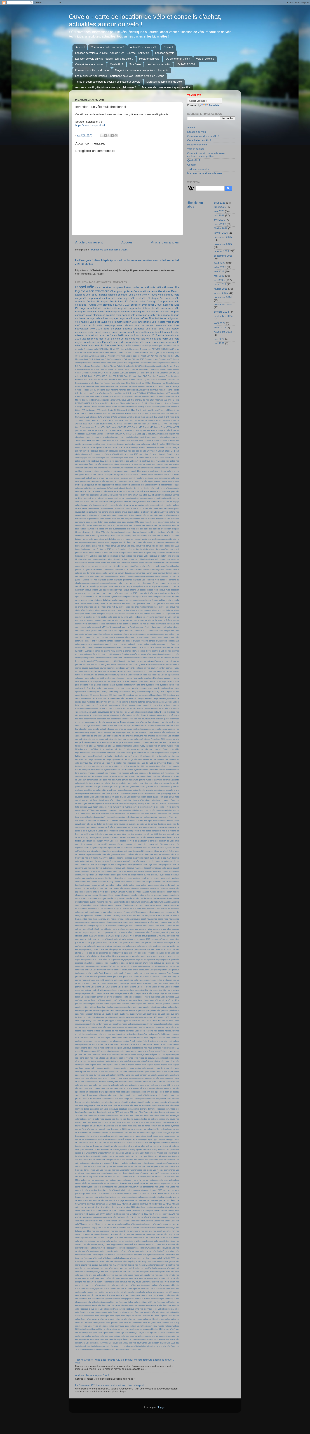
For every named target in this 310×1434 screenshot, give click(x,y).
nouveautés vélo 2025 (88, 328)
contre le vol (145, 651)
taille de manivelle (104, 1105)
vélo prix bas (90, 1275)
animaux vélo (165, 471)
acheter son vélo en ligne (168, 447)
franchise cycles (132, 770)
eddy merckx (99, 294)
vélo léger (102, 342)
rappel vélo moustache (132, 1024)
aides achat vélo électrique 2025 (89, 461)
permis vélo (135, 946)
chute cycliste (123, 610)
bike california (122, 525)
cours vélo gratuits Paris (140, 664)
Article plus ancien (165, 242)
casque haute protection (161, 586)
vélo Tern (175, 1221)
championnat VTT (90, 597)
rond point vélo (106, 1048)
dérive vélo (174, 722)
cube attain (137, 675)
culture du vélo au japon (162, 675)
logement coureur (83, 848)
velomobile (163, 1180)
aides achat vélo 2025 (169, 458)
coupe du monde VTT (87, 661)
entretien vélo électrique (115, 739)
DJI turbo (141, 373)
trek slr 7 (122, 1143)
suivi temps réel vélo (128, 1099)
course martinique (108, 668)
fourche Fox (123, 766)
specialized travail (96, 1092)
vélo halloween (122, 1255)
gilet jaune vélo (104, 321)
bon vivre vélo (90, 542)
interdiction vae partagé (168, 814)
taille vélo (169, 1105)
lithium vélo (109, 841)
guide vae (135, 797)
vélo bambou (165, 294)
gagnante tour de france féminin (110, 776)
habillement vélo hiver (123, 800)
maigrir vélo (138, 858)
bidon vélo (174, 522)
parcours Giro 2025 (157, 936)
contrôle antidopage (96, 654)
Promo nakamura (119, 407)
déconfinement (90, 719)
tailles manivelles (91, 1109)
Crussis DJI (117, 373)
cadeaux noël (152, 559)
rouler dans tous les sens (113, 1054)
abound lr (156, 437)
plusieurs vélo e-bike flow (109, 956)
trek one (114, 1143)
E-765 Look (87, 376)
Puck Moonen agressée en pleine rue (163, 407)
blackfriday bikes (129, 535)
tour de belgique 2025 (169, 1122)
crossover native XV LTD (158, 671)
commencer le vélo (96, 624)
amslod (157, 468)
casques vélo (143, 311)
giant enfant (128, 783)
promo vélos (151, 987)
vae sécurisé (130, 1173)
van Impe (108, 1176)
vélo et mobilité (107, 1251)
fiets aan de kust (145, 763)
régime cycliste (153, 1065)
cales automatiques (109, 311)
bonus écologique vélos (122, 549)
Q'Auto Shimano (89, 410)
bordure (136, 549)
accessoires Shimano (85, 441)
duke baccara (86, 712)
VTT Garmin (132, 427)
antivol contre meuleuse (152, 474)
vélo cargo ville (81, 1238)
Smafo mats (140, 417)
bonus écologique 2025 (101, 549)
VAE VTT (122, 427)
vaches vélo (124, 1156)
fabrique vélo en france (156, 746)
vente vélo (174, 1187)
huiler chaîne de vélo (102, 807)
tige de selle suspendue (133, 1119)
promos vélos (164, 987)
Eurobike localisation (98, 379)
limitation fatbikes (119, 837)
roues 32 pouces (83, 1051)
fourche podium (86, 770)
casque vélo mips (115, 593)
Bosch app (105, 363)
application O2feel (105, 488)
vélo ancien (147, 1224)
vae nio (156, 1170)
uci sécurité (105, 1146)
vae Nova (116, 1160)
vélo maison (153, 1261)
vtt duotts (153, 1204)
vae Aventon (173, 1156)
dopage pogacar (118, 318)
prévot (109, 997)
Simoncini (122, 417)
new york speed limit (84, 915)
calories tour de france (85, 573)
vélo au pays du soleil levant (99, 1227)
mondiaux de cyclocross (121, 878)
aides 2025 (133, 458)
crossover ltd (140, 671)
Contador (175, 369)
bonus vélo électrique (155, 546)
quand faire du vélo (138, 1014)
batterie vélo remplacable (146, 515)
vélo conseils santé (144, 1241)
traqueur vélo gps (165, 1139)
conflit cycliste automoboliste (143, 637)
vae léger (87, 338)
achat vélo (96, 308)
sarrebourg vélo (101, 1078)
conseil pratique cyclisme (137, 641)
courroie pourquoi (164, 661)
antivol (128, 474)
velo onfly (137, 1180)
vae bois (124, 1163)
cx (86, 678)
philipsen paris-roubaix (136, 949)
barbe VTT (138, 508)
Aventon (84, 356)
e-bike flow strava (115, 725)
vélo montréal (169, 1265)
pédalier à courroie (129, 1010)
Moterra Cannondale (159, 397)
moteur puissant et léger (86, 888)
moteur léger (134, 885)
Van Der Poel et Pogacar (154, 430)
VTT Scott (170, 427)
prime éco (127, 976)
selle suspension (130, 1081)
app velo (110, 481)
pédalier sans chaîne (111, 1010)
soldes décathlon (140, 1088)
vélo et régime (120, 1251)
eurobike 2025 (158, 739)
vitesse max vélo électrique (129, 1194)
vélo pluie (79, 1275)
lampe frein (124, 831)
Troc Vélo (135, 64)
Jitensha (114, 390)
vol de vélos (128, 338)
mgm (101, 875)
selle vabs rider (154, 1081)
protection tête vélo (161, 990)
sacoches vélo (81, 1075)
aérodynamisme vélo (141, 502)
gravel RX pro (117, 793)
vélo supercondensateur (97, 298)
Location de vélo (164, 52)
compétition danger (138, 634)
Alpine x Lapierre (132, 352)
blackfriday (94, 535)
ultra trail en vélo (148, 1146)
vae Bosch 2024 (92, 1160)
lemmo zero (108, 834)
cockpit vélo (106, 617)
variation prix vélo (162, 1176)
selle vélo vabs (112, 1085)
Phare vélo (125, 403)
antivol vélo (110, 308)
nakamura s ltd (144, 912)
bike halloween (160, 525)
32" (117, 349)
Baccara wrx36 (165, 359)
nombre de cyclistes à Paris (149, 915)
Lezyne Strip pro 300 (112, 393)
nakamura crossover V (114, 905)
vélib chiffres (169, 1210)
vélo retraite (169, 1275)
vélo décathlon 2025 (92, 1248)
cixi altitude (145, 614)
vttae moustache (104, 1210)
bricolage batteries (102, 556)
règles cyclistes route (128, 1058)
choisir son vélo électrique (95, 607)
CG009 (141, 366)
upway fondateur (143, 1149)
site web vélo (112, 1088)
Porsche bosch (104, 407)
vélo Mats (156, 1217)
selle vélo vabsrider (128, 1085)
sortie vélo (174, 1088)
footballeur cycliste (100, 766)
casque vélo (103, 287)
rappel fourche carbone (162, 1020)
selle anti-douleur (167, 1078)
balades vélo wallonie (123, 508)
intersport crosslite (122, 817)
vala (101, 1176)
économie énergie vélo (118, 345)
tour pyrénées (139, 1132)
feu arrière (129, 756)
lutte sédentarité (146, 854)
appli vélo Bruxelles (88, 488)
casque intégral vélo (149, 590)
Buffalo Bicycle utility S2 (127, 366)
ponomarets (80, 966)
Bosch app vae (116, 363)
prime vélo (118, 976)
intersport (110, 817)
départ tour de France (116, 722)
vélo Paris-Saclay (83, 1221)
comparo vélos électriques (90, 315)
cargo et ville (116, 583)
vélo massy (114, 1265)
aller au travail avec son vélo (151, 464)
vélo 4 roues (149, 294)
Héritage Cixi (87, 390)
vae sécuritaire (142, 1173)
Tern (111, 420)
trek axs (98, 1143)
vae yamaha (92, 1176)
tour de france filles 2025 (126, 1126)
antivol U (136, 474)
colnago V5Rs (100, 620)
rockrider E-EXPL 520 (161, 1044)
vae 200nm (149, 1156)
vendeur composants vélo (105, 1187)
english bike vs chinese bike (102, 732)
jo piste (140, 824)
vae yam (83, 1176)
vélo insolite (159, 1255)
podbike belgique (120, 959)
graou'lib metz (160, 790)
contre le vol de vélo (161, 651)
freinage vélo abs (130, 773)
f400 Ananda (143, 742)
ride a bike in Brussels (93, 1044)
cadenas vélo (81, 563)
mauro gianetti (173, 868)
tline (77, 1122)
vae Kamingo (106, 1160)
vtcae (108, 1204)
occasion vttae (145, 929)
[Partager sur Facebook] (112, 135)
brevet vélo (88, 556)
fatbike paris (131, 753)
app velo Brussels (123, 481)
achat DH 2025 (167, 444)
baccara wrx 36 (165, 502)
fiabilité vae (87, 321)
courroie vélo (113, 315)
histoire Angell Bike (96, 803)
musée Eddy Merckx (116, 898)
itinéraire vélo (129, 820)
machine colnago (124, 858)
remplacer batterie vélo (159, 1037)
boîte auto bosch (111, 553)
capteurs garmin (105, 580)
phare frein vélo (105, 949)
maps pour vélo (147, 861)
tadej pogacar (90, 1105)
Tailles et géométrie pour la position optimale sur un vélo (107, 81)
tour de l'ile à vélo (82, 1129)
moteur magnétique (149, 885)
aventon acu (142, 498)
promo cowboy (106, 983)
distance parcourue (146, 702)
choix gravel (158, 607)
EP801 (120, 376)
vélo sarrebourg (146, 1278)
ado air (139, 451)
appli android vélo (122, 485)
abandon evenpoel (83, 437)
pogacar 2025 (142, 959)
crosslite (85, 671)
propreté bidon (110, 990)
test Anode (170, 1109)
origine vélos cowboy (130, 932)
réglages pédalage (104, 1068)
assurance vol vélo (98, 495)
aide (118, 454)
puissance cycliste (141, 997)
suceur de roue (89, 1099)
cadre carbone (131, 563)
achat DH (155, 444)
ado (133, 451)
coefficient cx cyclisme (143, 617)
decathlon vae (173, 695)
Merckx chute (83, 397)
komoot (93, 827)
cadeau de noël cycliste (117, 559)
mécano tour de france (138, 325)
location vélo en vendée (97, 844)
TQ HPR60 (103, 420)
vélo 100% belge (103, 1214)
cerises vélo (173, 593)
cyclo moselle (132, 688)
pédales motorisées (134, 1007)
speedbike (159, 1092)
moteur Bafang (106, 881)
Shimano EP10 (158, 413)
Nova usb (125, 400)
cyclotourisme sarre (170, 688)
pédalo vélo (155, 1010)
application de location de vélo (127, 488)
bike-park (144, 529)
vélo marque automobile (98, 1265)
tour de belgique (153, 1122)
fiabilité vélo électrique (126, 763)
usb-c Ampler (157, 1153)
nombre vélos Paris (89, 919)
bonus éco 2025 (172, 546)
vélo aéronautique (147, 1227)
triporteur (157, 1143)
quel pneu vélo (161, 328)
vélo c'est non (169, 1231)
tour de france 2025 (112, 335)
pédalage (101, 1000)
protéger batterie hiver (104, 993)
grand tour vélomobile (116, 790)
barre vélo (147, 508)
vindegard (125, 1190)
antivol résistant (121, 478)
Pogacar (84, 308)
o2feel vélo (98, 929)
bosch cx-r (151, 549)
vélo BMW (107, 1217)
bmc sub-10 (157, 535)
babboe (154, 502)
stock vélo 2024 (144, 1095)
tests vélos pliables (103, 1119)
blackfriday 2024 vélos (110, 535)
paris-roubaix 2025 (142, 939)
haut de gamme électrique (167, 800)
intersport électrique (88, 820)
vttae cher (169, 1207)
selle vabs (142, 1081)
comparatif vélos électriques (111, 630)
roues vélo (96, 1054)
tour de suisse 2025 (149, 1129)
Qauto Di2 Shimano (116, 410)
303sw (106, 349)
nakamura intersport (170, 909)
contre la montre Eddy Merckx (160, 647)
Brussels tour (97, 366)
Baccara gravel (151, 359)
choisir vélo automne (144, 607)
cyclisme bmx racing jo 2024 (108, 681)
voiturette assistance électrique (134, 1197)
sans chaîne (173, 1075)
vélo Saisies (154, 1221)
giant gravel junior (142, 783)
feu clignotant (173, 756)
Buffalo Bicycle (110, 366)
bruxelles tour (85, 559)
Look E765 (147, 393)
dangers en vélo (172, 692)
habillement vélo (106, 800)
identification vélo (147, 807)
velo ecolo (85, 1180)
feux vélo (111, 763)
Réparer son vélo (149, 58)
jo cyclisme (131, 824)
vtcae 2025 (116, 1204)
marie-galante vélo (135, 864)
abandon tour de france (140, 437)
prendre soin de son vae (86, 976)
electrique (143, 729)
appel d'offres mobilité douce (161, 481)
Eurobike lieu (81, 379)
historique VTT (144, 803)
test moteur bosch (157, 1112)
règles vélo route (161, 1061)
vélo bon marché (132, 1231)
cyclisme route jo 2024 (90, 685)
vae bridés (133, 1163)
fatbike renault (143, 753)
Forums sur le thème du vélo (92, 70)
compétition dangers (156, 634)
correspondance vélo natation (140, 658)
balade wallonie (106, 508)
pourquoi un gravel (130, 970)
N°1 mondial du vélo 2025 (142, 400)
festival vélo (106, 756)
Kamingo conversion (128, 390)
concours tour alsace (105, 637)
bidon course (91, 522)
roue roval (166, 1048)
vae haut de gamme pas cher (155, 1166)
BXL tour (127, 359)
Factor (132, 379)
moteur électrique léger (102, 895)
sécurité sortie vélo (163, 1102)
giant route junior (168, 783)
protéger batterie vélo (124, 993)
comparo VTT (140, 630)
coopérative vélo (91, 658)
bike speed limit (101, 529)
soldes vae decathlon (153, 332)
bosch (142, 549)
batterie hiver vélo (160, 512)
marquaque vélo (165, 864)
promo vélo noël (137, 987)
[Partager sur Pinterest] (116, 135)
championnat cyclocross (110, 597)
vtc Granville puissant (156, 1200)
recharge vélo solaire (152, 1027)
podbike (127, 328)
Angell (104, 301)
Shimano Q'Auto (110, 417)
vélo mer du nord (126, 1265)
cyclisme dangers (129, 681)
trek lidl (106, 1143)
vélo (171, 338)
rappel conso (118, 332)
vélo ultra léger (121, 298)
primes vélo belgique (170, 976)
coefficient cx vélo (163, 617)
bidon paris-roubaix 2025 (128, 522)
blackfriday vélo (144, 535)
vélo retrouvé (88, 1278)
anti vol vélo (98, 474)
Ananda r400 (147, 352)
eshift (140, 739)
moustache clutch (83, 898)
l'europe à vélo (106, 827)
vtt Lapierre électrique (138, 1204)
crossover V (128, 671)
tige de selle (117, 1119)
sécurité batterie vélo (95, 1102)
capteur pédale (161, 576)
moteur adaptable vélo (149, 881)
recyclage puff (152, 1034)
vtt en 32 (161, 1204)
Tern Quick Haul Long (123, 420)
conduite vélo (122, 637)
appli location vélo (152, 485)
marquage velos (151, 864)
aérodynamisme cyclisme (120, 502)
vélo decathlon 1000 (147, 1244)
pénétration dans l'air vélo (94, 1014)
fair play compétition (89, 749)
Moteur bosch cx (83, 400)
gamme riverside (146, 780)
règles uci (149, 1061)
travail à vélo (88, 1143)
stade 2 (78, 1095)
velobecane (154, 1180)
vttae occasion (118, 1210)
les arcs (117, 834)
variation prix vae (146, 1176)
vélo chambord (125, 1238)
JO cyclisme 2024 (102, 390)
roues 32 (175, 1048)
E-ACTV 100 (122, 304)
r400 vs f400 (163, 1017)
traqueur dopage (138, 1139)
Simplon (130, 417)
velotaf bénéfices (82, 1183)
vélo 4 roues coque (157, 1214)
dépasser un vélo (160, 722)
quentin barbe (125, 1017)
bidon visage (163, 522)
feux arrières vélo (97, 763)
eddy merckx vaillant (97, 729)
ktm (98, 827)
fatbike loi (111, 753)
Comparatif (142, 369)
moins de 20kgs (129, 875)
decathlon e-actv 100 (148, 315)
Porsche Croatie (90, 407)
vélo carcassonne (126, 1234)
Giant (123, 383)
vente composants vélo (147, 1187)
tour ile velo (127, 1132)
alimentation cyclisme (129, 464)
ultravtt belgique (117, 1149)
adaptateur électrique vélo (120, 451)
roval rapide (134, 1054)
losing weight (149, 851)
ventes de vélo (81, 1190)
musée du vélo (132, 898)
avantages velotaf (113, 498)
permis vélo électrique (151, 946)
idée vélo (160, 807)
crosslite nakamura (98, 671)
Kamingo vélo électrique (147, 390)
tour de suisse (133, 1129)
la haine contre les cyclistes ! (127, 827)
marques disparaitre (144, 868)
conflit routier (162, 637)
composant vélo (155, 630)
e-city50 (127, 725)
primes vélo (155, 976)
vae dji (105, 1166)
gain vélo (107, 780)
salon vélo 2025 (117, 1075)
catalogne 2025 (130, 593)
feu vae (153, 759)
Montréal (137, 397)
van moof (133, 1176)
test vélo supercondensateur (153, 1115)
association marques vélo (168, 491)
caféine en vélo (138, 566)
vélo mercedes (117, 342)
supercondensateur (146, 1099)
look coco (128, 851)
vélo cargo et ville (171, 1234)
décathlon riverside (161, 715)
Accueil (80, 47)
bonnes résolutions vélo (168, 542)
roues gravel (130, 1051)
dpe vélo (140, 708)
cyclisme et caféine (146, 681)
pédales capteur (155, 1004)
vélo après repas (160, 1224)
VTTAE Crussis (109, 430)
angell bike (136, 471)
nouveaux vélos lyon (149, 922)
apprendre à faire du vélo (145, 308)
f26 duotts (128, 742)
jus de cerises (151, 824)
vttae (123, 1207)
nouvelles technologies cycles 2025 (91, 925)
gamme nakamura (130, 780)
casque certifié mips (91, 586)
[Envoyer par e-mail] (102, 135)
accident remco (117, 444)
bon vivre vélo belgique (108, 542)
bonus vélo (140, 546)
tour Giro (83, 1122)
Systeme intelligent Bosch (86, 420)
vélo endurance (92, 1251)
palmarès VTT (127, 936)
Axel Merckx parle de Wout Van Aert (137, 356)
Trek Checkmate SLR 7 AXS (155, 424)
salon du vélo (94, 1075)
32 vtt (112, 349)
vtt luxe (88, 1207)
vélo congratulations (126, 1241)
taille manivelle (158, 1105)
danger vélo (128, 315)
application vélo (147, 488)
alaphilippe (115, 464)
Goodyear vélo (158, 383)
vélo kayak (97, 1258)
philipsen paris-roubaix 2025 (159, 949)
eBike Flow (147, 318)
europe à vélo (81, 742)
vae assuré (170, 1160)
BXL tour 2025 (138, 359)
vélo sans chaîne (103, 1278)
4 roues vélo (145, 349)
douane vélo (86, 708)
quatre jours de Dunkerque (158, 1014)
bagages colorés (100, 505)
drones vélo (150, 708)
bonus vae (115, 546)
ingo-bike (95, 810)
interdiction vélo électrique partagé (90, 817)
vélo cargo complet (154, 1234)
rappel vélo (84, 287)
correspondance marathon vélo (113, 658)
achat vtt (124, 447)
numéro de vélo (172, 925)
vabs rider (96, 1156)
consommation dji (127, 644)
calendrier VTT (121, 569)
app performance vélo (164, 478)
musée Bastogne (98, 898)
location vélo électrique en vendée (163, 844)
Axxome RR (168, 356)
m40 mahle (93, 858)
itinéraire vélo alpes (144, 820)
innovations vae (88, 814)
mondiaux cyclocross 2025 (97, 878)
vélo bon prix (146, 1231)
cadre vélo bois (91, 566)
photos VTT (80, 953)
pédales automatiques (85, 1004)
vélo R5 (102, 1221)
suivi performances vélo (107, 1099)
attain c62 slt (148, 495)
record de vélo (111, 1031)
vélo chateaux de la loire (144, 1238)
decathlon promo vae (135, 695)
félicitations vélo (172, 773)
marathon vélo (161, 861)
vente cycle (164, 1187)
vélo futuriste (109, 1255)
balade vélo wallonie (90, 508)
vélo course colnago (96, 1244)
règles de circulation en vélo (151, 1058)
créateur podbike (117, 675)
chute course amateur (105, 610)
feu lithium (79, 759)
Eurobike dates (172, 376)
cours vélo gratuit (102, 664)
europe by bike (172, 739)
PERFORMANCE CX (84, 403)
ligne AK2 (107, 837)
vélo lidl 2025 (169, 1258)
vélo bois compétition (101, 1231)
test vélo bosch (132, 1115)
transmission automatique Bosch (138, 1136)
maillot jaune (149, 858)
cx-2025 (100, 678)
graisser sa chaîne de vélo (158, 786)
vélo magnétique (130, 1261)
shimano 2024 (165, 1085)
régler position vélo (137, 1068)
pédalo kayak (144, 1010)
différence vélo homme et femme (122, 702)
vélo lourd (118, 1261)
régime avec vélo (98, 1065)
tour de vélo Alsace (166, 1129)
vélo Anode (98, 1217)
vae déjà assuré (116, 1166)
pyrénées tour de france (86, 1000)
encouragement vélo (170, 729)
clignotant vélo (172, 614)
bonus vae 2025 (128, 546)
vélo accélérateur (95, 1224)
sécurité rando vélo (145, 1102)
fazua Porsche (94, 756)
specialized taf (81, 1092)
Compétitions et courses (89, 64)
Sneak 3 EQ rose (166, 417)
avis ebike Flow (101, 502)
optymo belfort (96, 932)
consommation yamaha (146, 644)
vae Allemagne (161, 1156)
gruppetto (79, 797)
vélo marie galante (167, 1261)
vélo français (97, 1255)
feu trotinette (143, 759)
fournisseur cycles (101, 770)
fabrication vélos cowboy (134, 746)
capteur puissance (146, 576)
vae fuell (137, 1166)
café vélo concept (123, 566)
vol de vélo (113, 338)
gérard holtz (174, 797)
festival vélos (118, 756)
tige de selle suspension (154, 1119)
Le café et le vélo (95, 393)
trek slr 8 (131, 1143)
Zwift (157, 434)
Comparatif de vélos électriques (151, 291)
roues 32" (95, 1051)
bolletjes (112, 539)
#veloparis (136, 346)
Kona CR (163, 390)
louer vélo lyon (108, 854)
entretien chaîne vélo (116, 736)
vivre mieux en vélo (161, 1194)
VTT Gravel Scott (157, 427)
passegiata (174, 939)
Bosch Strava (94, 363)
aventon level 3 (154, 498)
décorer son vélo (118, 719)
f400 (136, 742)
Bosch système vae (161, 363)
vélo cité (79, 1241)
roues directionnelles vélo (112, 1051)
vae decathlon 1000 (92, 1166)
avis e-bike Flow (86, 502)
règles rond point (171, 1058)
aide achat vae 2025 (129, 454)
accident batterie (151, 441)
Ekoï (145, 376)
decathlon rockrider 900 (155, 695)
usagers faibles (144, 1153)
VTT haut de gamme (92, 430)
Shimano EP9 (96, 417)
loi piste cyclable (164, 848)
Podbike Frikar (148, 403)
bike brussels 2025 (106, 525)
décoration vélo (103, 719)
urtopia (170, 1149)
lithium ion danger (94, 841)
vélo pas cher (134, 1271)
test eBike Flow (141, 1112)
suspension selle (163, 1099)
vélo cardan (140, 1234)
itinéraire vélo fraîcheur (163, 820)
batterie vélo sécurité (114, 519)
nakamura (135, 902)
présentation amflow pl (95, 997)
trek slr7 (140, 1143)
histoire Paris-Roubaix (114, 803)
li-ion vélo (126, 834)
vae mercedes (136, 1170)
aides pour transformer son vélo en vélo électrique (127, 461)
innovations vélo (147, 321)
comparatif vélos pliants (86, 630)
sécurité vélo (159, 287)
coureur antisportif (148, 661)
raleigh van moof (93, 1020)
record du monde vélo (129, 1031)
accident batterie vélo (169, 441)
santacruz (79, 1078)
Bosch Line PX (119, 301)
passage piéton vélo (160, 939)
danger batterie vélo (122, 692)
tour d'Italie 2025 (119, 1122)
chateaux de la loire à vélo (105, 600)
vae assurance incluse (155, 1160)
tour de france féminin (147, 1126)
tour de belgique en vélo (86, 1126)
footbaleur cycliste (83, 766)
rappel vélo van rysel (151, 1024)
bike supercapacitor (117, 529)
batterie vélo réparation (169, 515)
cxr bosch (109, 678)
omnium (78, 932)
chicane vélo (165, 600)
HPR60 (161, 386)
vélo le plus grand (121, 1258)
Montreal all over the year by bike (118, 397)
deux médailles (88, 702)
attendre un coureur (163, 495)
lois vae (86, 851)
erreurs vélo (132, 739)
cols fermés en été (149, 620)
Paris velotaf (100, 403)
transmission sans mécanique (118, 1139)
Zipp (139, 434)
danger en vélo (138, 692)
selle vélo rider (99, 1085)
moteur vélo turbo (101, 892)
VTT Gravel (144, 427)
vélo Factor (138, 1217)
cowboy (154, 668)
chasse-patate (87, 600)
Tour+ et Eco (93, 424)
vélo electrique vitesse (111, 1248)
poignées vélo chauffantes (108, 963)
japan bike (86, 824)
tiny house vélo (172, 1119)
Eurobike (136, 304)
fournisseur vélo (118, 770)
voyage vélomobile (126, 1200)
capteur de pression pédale (106, 576)
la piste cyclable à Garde (92, 831)
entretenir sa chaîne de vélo (94, 736)
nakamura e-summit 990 (134, 909)
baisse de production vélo (137, 505)
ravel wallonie (118, 1027)
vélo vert (136, 298)
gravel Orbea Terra (101, 793)
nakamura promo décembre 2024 (122, 912)
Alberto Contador (117, 352)
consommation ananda (89, 644)
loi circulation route (138, 848)
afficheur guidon (96, 454)
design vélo (143, 698)
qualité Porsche (112, 1014)
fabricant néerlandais (98, 746)
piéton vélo (170, 953)
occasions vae (159, 929)
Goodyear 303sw (143, 383)
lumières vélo (132, 854)
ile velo (168, 807)
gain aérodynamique (166, 776)
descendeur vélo (95, 698)
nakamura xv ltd (172, 912)
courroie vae (88, 664)
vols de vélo (98, 1200)
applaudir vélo (108, 485)
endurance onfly (82, 732)
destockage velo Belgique (159, 698)
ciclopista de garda (105, 614)
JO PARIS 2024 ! (186, 64)
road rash (146, 1044)
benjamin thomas (132, 519)
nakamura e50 (153, 909)
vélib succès (89, 1214)
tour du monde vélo (113, 1132)
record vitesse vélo (83, 1034)
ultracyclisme (81, 1149)
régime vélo (166, 1065)
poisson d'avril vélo (144, 963)
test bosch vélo (100, 1112)
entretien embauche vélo (136, 736)
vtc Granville (140, 1200)
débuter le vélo (132, 715)
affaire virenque (82, 454)
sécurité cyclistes (128, 1102)
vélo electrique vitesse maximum (135, 1248)
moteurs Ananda (145, 895)
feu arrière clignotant (144, 756)
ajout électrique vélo (92, 464)
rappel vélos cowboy (170, 1024)
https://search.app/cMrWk (90, 125)
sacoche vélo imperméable (167, 1071)
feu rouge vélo (131, 759)
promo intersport (154, 983)
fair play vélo (120, 749)
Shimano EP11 (172, 413)
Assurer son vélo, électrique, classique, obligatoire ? (105, 87)
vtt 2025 (125, 1204)
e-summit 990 (154, 725)
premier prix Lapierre (141, 973)
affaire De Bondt (172, 451)
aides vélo (164, 461)
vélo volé (174, 342)
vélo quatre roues (131, 1275)
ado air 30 (147, 451)
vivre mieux (147, 1194)
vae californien (144, 1163)
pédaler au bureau (127, 1000)
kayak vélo (172, 824)
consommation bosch (109, 644)
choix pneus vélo (172, 607)
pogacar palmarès (171, 959)
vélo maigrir (143, 1261)
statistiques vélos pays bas (100, 1095)
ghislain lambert (86, 783)
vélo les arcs (135, 1258)
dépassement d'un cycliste (139, 722)
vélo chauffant (162, 1238)
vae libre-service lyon (89, 1170)
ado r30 (161, 451)
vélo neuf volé (173, 1268)
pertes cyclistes (91, 949)
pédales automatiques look (134, 1004)
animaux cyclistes (150, 471)
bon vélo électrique (127, 542)
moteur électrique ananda (137, 892)
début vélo (109, 715)
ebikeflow (83, 729)
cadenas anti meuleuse (169, 559)
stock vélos (172, 332)
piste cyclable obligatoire (153, 953)
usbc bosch (86, 1156)
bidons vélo (80, 525)
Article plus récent (89, 242)
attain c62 (137, 495)
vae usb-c (100, 338)
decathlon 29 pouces (90, 695)
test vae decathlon (102, 1115)
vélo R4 (94, 1221)
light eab (89, 837)
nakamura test (157, 912)
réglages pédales (120, 1068)
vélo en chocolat (157, 1248)
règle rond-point (172, 1054)
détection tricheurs (99, 725)
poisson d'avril (127, 963)
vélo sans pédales (120, 1278)
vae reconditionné (89, 1173)
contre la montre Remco (127, 651)
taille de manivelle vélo (123, 1105)
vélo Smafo (165, 1221)
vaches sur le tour (110, 1156)
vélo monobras (141, 1265)
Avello (77, 356)
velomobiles (174, 1180)
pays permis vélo (99, 943)
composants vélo (171, 630)
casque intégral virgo (112, 590)
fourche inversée (156, 766)
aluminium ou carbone (123, 468)
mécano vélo (102, 902)
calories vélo (101, 573)
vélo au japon (81, 1227)
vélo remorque (157, 1275)
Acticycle (80, 301)
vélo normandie (82, 1271)
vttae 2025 (130, 1207)
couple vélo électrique (129, 661)
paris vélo (104, 939)
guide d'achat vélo (123, 797)
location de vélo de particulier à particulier (139, 841)
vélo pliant (175, 1271)
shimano (123, 294)
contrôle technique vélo (140, 654)
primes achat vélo (141, 976)
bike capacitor (135, 525)
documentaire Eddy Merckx (96, 705)
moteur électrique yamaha (126, 895)
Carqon (148, 366)
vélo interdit (170, 1255)
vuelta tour (158, 1210)
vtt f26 (168, 1204)
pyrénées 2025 (172, 997)
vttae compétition (88, 1210)
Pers (108, 403)
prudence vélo (142, 328)
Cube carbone (129, 373)
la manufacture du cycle (151, 827)
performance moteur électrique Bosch (162, 943)
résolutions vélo (112, 1071)
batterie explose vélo (143, 512)
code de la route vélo (123, 617)
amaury (137, 468)
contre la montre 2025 (136, 647)
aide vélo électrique (96, 458)
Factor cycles (143, 379)
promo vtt (79, 987)
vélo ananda (136, 1224)
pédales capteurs (171, 1004)
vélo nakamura (159, 1268)
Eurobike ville (115, 379)
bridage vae (131, 556)
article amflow (150, 491)
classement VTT (158, 614)
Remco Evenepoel (159, 410)
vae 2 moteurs (137, 1156)
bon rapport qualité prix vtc (143, 539)
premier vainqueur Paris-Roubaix (165, 973)
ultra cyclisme (134, 1146)
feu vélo (172, 759)
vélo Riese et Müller (140, 1221)
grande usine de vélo (135, 790)
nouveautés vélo (105, 922)
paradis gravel (141, 936)
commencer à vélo (114, 624)
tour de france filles (105, 1126)
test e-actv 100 (126, 1112)
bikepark (175, 529)
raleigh (82, 1020)
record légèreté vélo (149, 1031)
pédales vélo (166, 1007)
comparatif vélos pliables (168, 627)
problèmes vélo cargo (134, 980)
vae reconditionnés (105, 1173)
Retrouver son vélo (84, 413)
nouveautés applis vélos (157, 919)
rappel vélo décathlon (112, 1024)
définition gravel (162, 719)
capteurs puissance (123, 580)
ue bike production (119, 1146)
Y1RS (133, 434)
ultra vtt (160, 1146)
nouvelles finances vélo (169, 922)
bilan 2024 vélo (102, 532)
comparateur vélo (83, 627)
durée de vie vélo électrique (131, 712)
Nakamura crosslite (100, 400)
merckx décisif (164, 871)
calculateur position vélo (103, 569)
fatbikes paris (81, 756)
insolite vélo (164, 321)
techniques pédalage (118, 1109)
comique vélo (81, 624)
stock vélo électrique (161, 1095)
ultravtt (90, 1149)
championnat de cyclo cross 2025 (136, 597)
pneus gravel (146, 956)
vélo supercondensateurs (154, 342)
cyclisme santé (108, 685)
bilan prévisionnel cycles (120, 532)
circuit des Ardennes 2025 (127, 614)
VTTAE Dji (137, 430)
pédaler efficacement (144, 1000)
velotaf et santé (146, 1183)
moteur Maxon (132, 881)
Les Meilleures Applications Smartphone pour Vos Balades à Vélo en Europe (119, 75)
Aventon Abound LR (98, 356)
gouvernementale (137, 786)
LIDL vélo (83, 393)
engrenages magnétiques (127, 732)
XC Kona (127, 434)
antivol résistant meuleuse (141, 478)
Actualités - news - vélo (143, 47)
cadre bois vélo (118, 563)
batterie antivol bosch (124, 512)
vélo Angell (87, 1217)
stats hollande (119, 1095)
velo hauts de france (114, 1180)
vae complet (156, 1163)
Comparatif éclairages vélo (159, 369)
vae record (119, 1173)
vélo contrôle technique (164, 1241)
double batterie (98, 708)
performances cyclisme (101, 946)
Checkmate (94, 369)
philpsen (175, 949)
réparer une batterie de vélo (91, 1071)
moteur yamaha (118, 892)
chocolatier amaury (90, 603)
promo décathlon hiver (137, 983)
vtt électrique (153, 338)
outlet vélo (144, 932)
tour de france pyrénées (168, 1126)
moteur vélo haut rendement (136, 888)
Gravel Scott (151, 386)
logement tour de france (118, 848)
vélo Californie (119, 1217)
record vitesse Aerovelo (168, 1031)
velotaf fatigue (160, 1183)
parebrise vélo (173, 936)
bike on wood (88, 529)
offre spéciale (173, 929)
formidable (113, 766)
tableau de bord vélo (87, 335)
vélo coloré (100, 1241)
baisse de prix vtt (117, 505)
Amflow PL (93, 301)
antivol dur (168, 474)
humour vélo (118, 807)
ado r (154, 451)
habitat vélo (138, 800)
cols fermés (112, 620)
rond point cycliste (91, 1048)
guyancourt (158, 797)
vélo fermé (90, 342)
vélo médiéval (146, 1268)
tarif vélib (104, 1109)
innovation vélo (162, 810)
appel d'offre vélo (139, 481)
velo (173, 1176)
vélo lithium (100, 1261)
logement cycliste (99, 848)
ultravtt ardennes (101, 1149)
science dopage (115, 1078)
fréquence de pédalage (149, 773)
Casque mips (137, 301)
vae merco (147, 1170)
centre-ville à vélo (145, 593)
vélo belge (170, 1227)
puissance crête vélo (122, 997)
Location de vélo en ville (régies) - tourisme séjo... (104, 58)
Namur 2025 (115, 400)
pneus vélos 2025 (104, 959)
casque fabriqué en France (138, 586)
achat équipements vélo (139, 447)
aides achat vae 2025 (149, 458)
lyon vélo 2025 (172, 854)
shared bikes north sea (148, 1085)
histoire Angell (81, 803)
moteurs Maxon (161, 895)
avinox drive (167, 498)
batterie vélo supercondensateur (89, 519)
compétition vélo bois (85, 637)
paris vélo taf (115, 939)
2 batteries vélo (91, 349)
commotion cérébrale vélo (167, 624)
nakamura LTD (147, 902)
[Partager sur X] (109, 135)
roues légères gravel (164, 1051)
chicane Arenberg (152, 600)
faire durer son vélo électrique (158, 749)
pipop (126, 953)
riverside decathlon (133, 1044)
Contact (168, 47)
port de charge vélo (121, 966)
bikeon (168, 529)
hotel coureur (173, 803)
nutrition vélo (80, 929)
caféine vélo (168, 566)
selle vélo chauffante (170, 1081)
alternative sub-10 (106, 468)
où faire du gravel (157, 932)
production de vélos (153, 980)
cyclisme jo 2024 (163, 681)
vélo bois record (118, 1231)
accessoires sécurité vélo (131, 441)
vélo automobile (119, 1227)
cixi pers (174, 311)
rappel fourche (144, 1020)
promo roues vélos (171, 983)
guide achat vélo (91, 797)
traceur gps (150, 1132)
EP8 (114, 376)
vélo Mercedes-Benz (170, 1217)
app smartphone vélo (95, 481)
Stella (177, 417)
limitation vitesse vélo (136, 837)
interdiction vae (122, 814)
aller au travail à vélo (88, 468)
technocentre (133, 1109)
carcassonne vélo (92, 583)
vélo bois (88, 291)
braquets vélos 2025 (161, 553)
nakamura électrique (167, 325)
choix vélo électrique (84, 610)
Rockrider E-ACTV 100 (104, 413)
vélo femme (86, 1255)
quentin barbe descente (141, 1017)
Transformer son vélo (132, 424)
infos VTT (86, 810)
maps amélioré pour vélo (128, 861)
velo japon (127, 1180)
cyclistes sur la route (169, 685)
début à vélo (119, 715)
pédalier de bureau (93, 1010)
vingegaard (135, 1190)
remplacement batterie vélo (135, 1037)
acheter (153, 447)
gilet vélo (114, 786)
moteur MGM (120, 881)
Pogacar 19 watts (163, 403)
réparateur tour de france (158, 1068)
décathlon (134, 318)
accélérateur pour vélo (135, 444)
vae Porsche (127, 1160)
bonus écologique (82, 549)
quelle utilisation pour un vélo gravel (102, 1017)
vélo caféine (99, 1234)
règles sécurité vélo (136, 1061)
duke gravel (98, 712)
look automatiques (115, 851)
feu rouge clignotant (93, 759)
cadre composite (172, 563)
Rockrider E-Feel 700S (126, 413)
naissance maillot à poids (120, 902)
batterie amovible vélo (91, 512)
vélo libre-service (149, 1258)
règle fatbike (145, 1054)
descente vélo (131, 698)
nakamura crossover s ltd (90, 909)
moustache (174, 895)
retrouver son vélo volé (161, 1041)
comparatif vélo (121, 287)
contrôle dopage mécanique (118, 654)
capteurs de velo (89, 580)
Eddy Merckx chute (133, 376)
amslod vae (165, 468)
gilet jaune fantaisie (89, 786)
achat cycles (96, 447)
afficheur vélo (110, 454)
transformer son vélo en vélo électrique (106, 1136)
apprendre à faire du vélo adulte (99, 491)
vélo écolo (81, 345)
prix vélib (100, 980)
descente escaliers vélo (114, 698)
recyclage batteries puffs (135, 1034)
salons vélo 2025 (132, 1075)
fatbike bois (85, 753)
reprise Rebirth (142, 1041)
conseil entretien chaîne (95, 641)
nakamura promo (98, 912)
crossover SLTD (114, 671)
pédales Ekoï (173, 1000)
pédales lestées (82, 1007)
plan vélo (86, 956)
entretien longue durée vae (159, 736)
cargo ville (140, 583)
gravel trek (142, 793)
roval (127, 1054)
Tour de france (165, 420)
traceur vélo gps (163, 1132)
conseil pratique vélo (158, 641)
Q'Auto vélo (102, 410)
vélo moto (104, 1268)
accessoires (173, 437)
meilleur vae (132, 871)
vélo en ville (170, 1248)
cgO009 (78, 597)
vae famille (128, 1166)
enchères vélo (154, 729)
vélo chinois (174, 1238)
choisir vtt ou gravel (115, 607)
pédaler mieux (161, 1000)
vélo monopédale (155, 1265)
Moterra (145, 397)
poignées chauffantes (85, 963)
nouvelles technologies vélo (120, 925)
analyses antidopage (113, 471)
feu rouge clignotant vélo (113, 759)
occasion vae (132, 929)
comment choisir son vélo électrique (139, 624)
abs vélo (164, 437)
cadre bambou (94, 563)
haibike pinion (150, 800)
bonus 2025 (80, 546)
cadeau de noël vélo (137, 559)
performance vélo (83, 946)
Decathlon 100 (166, 373)
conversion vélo (158, 654)
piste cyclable (135, 953)
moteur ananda (166, 881)
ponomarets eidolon (95, 966)
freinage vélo (115, 773)
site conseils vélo (97, 1088)
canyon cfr (112, 573)
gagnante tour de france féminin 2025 (141, 776)
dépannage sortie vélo (95, 722)
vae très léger (156, 1173)
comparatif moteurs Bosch (123, 627)
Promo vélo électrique (136, 407)
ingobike (103, 810)
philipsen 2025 (119, 949)
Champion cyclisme (121, 291)
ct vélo (129, 675)
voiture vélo (115, 1197)
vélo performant (163, 1271)
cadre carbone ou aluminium (151, 563)
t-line (81, 1105)
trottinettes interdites (170, 1143)
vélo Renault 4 (124, 1221)
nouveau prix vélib (106, 919)
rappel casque (102, 332)
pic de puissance (100, 953)
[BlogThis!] (105, 135)
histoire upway (130, 803)
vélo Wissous (81, 1224)
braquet (139, 553)
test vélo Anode (118, 1115)
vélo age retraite (111, 1224)
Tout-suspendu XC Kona (111, 424)
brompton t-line (164, 556)
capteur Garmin (165, 573)
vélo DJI (129, 1217)
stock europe (131, 1095)
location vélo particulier (136, 844)
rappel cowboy (115, 1020)
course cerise (157, 664)
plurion (94, 956)
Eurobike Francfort (156, 376)
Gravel (158, 304)
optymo (86, 932)
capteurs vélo (153, 580)
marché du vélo (92, 325)
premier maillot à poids (121, 973)
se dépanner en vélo (150, 1078)
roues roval (86, 1054)
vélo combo (111, 1241)
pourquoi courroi (149, 966)
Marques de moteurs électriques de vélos (166, 87)
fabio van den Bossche (160, 742)
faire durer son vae (135, 749)
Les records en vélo (158, 64)
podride (131, 959)
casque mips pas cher (85, 593)
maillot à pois (160, 858)
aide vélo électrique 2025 (116, 458)
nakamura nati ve (83, 912)
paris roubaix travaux (89, 939)
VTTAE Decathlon (124, 430)
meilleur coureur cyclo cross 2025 (90, 871)
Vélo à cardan (173, 430)
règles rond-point (82, 1061)
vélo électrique (150, 298)
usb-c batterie (166, 335)
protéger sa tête (164, 993)
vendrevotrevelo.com (127, 1187)
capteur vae (128, 311)
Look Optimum (158, 393)
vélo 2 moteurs (132, 1214)
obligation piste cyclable (114, 929)
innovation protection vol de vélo (122, 810)
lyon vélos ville (81, 858)
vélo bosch (157, 1231)
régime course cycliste (117, 1065)
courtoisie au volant (125, 668)
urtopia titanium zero (107, 1153)
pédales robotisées (151, 1007)
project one (80, 983)
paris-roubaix (127, 939)
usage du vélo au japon (126, 1153)
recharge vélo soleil (170, 1027)
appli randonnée (168, 485)
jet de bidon (96, 824)
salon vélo (105, 1075)
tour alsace (93, 1122)
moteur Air (95, 881)
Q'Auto (78, 410)
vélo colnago (89, 1241)
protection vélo (141, 287)
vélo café (89, 1234)
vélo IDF (147, 1217)
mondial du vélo (143, 875)
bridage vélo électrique (147, 556)
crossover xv (104, 675)
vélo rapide (145, 1275)
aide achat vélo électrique (164, 454)
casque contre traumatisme (112, 586)
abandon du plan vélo (169, 434)
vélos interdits (96, 345)
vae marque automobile (118, 1170)
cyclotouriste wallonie (84, 692)
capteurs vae (139, 580)
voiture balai (104, 1197)
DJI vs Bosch (152, 373)
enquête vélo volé (162, 732)
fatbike (159, 318)
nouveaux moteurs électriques (126, 922)
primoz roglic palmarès (85, 980)
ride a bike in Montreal (114, 1044)
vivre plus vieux (91, 1197)
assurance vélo (170, 308)
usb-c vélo (135, 294)
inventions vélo (116, 820)
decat (77, 695)
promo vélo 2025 (103, 987)
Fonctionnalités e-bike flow (87, 383)
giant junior (155, 783)
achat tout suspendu (111, 447)
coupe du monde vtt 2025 (108, 661)
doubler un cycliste (114, 708)
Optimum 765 (161, 400)
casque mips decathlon (169, 590)
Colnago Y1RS (130, 369)
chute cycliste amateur (140, 610)
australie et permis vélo (94, 498)
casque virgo (101, 593)
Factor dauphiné (158, 379)
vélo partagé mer (96, 1271)
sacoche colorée (127, 1071)
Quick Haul (130, 410)
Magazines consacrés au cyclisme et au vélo (141, 70)
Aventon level (114, 356)
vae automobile (92, 1163)
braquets (147, 553)
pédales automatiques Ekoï (108, 1004)
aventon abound (129, 498)
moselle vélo (84, 881)
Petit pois (115, 403)
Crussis (107, 373)
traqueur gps (152, 1139)
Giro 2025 (130, 383)
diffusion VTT (101, 702)
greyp (163, 793)
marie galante (120, 864)
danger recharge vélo (154, 692)
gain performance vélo (92, 780)
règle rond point (158, 1054)
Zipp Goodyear (148, 434)
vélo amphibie (124, 1224)
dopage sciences (157, 705)
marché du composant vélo (102, 864)
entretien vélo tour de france (91, 739)
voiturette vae (170, 1197)
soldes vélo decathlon (159, 1088)
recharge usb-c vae (133, 1027)
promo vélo (89, 987)
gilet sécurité (103, 786)
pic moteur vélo (116, 953)
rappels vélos (81, 1027)
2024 (100, 349)
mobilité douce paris (112, 875)
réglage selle (89, 1068)
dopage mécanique (97, 318)
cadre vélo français (107, 566)
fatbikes (112, 294)
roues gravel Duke (145, 1051)
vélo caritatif (94, 1238)
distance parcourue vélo (166, 702)
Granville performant (119, 386)
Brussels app (85, 366)
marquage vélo (113, 325)
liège (117, 841)
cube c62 (147, 675)
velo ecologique (97, 1180)
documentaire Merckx (118, 705)
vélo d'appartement (114, 1244)
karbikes (162, 824)
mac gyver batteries (107, 858)
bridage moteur (118, 556)
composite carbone (83, 634)
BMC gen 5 (101, 359)
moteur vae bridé (104, 888)
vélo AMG (170, 1214)
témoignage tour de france (87, 1146)
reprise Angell (129, 1041)
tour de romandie (98, 1129)
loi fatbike (152, 848)
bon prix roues (123, 539)
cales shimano (135, 569)
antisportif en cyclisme (115, 474)
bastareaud (158, 508)
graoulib (169, 790)
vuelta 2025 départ (144, 1210)
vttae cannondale (156, 1207)
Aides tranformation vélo (98, 352)
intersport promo (138, 817)
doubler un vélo (129, 708)
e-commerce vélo (139, 725)
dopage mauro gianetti (139, 705)
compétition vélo (172, 634)
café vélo (92, 311)
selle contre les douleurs (95, 1081)
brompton (80, 311)
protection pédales (126, 990)
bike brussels (92, 525)
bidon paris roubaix (107, 522)
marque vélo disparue (124, 868)
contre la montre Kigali (105, 651)
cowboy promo (165, 668)
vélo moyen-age (116, 1268)
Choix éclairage (106, 369)
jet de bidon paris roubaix (114, 824)
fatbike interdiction (99, 753)
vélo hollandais (135, 1255)
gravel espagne (130, 793)
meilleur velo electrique (148, 871)
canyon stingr (151, 573)
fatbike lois (120, 753)
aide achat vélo (145, 454)
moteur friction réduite (118, 885)
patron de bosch (82, 943)
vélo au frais (173, 1224)
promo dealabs (120, 983)
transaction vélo (82, 1136)
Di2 (174, 373)
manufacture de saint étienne (103, 861)
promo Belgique (92, 983)
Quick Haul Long (143, 410)
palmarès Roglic (113, 936)
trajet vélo (175, 1132)
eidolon (136, 729)
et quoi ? (148, 739)
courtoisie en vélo (142, 668)
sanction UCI (162, 1075)
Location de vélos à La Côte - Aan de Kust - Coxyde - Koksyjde (112, 52)
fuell (162, 773)
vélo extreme (146, 1251)
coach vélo (80, 617)
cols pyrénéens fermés (168, 620)
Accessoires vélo (169, 298)
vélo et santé (133, 1251)
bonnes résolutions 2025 (147, 542)
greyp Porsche (172, 793)
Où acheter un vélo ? (178, 58)
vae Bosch (80, 1160)
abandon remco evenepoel (118, 437)
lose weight (138, 851)
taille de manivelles (142, 1105)
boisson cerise (81, 539)
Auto (177, 352)
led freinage (89, 834)
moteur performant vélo (168, 885)
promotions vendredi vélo (92, 990)
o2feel (90, 929)
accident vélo (83, 294)
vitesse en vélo (110, 1194)
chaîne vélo (158, 311)
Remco (175, 291)
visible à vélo (96, 1194)
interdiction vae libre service (143, 814)
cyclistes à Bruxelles (85, 688)
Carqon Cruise (172, 366)
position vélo (136, 966)
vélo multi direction (132, 1268)
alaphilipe (106, 464)
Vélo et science (205, 58)
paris (77, 939)
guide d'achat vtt (106, 797)
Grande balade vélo (101, 386)
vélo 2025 (143, 1214)
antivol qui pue (105, 478)
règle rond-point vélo (84, 1058)
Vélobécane (80, 434)
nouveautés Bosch (138, 919)
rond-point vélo (120, 1048)
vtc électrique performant (94, 1204)
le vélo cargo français (149, 831)
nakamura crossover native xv (138, 905)
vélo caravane (111, 1234)
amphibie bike (147, 468)
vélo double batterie (166, 1244)
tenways (143, 1109)
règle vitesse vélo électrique (106, 1058)
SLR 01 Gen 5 (144, 413)
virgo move (85, 1194)
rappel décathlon (130, 1020)
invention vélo (103, 820)
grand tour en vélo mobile (95, 790)
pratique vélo (166, 970)
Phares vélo (135, 403)
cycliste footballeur (124, 685)
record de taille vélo (96, 1031)
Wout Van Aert (115, 434)
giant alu (97, 783)
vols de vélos (111, 1200)
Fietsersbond (173, 379)
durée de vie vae (111, 712)
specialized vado (112, 1092)
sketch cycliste (125, 1088)
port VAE (108, 966)
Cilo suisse (118, 369)
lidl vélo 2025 (152, 834)
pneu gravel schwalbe (130, 956)
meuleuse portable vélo (88, 875)
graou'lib (149, 790)
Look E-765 (137, 393)
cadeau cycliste (99, 559)
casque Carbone (152, 583)
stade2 (85, 1095)
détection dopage (82, 725)
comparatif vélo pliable (146, 627)
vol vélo (140, 338)
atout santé (128, 495)
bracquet (122, 553)
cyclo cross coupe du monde (110, 688)
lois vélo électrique (99, 851)
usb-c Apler (169, 1153)
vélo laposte (108, 1258)
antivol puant (92, 478)
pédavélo (165, 1010)
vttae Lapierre (142, 1207)
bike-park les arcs (157, 529)
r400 (155, 1017)
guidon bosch (146, 797)
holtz (153, 803)
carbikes (164, 580)
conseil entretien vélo (116, 641)
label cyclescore (111, 831)
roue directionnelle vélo (137, 1048)
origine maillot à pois (112, 932)
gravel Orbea (87, 793)
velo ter (145, 1180)
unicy (126, 1149)
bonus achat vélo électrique (98, 546)
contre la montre (119, 647)
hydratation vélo (132, 807)
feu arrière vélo (160, 756)
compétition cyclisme (120, 634)
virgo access (168, 1190)
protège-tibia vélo (86, 993)
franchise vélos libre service (152, 770)
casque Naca (166, 583)
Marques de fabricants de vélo (164, 81)
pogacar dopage (155, 959)
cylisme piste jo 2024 (103, 692)
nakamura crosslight (95, 905)
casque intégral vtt (131, 590)
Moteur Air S (173, 397)
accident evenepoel (83, 444)
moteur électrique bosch (161, 892)
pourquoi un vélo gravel (149, 970)
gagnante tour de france (85, 776)
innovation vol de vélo (145, 810)
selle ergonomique (115, 1081)
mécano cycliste (89, 902)
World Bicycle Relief (100, 434)
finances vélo (173, 763)
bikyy (93, 532)
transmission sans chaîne (93, 1139)
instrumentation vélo (105, 814)
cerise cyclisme (161, 593)
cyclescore (119, 678)
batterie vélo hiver (108, 515)
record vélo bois (99, 1034)
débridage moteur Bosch (155, 712)
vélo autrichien (133, 1227)
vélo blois (87, 1231)
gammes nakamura (162, 780)
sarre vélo (88, 1078)
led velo (98, 834)
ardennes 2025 (120, 491)
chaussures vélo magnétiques (131, 600)
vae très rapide (168, 1173)
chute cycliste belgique (162, 610)
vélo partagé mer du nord (116, 1271)
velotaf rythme (87, 1187)
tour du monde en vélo (95, 1132)
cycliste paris (139, 685)
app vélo (123, 308)
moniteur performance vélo (159, 878)
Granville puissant (137, 386)
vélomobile (102, 291)
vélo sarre (133, 1278)
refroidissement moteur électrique (95, 1037)
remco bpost (116, 1037)
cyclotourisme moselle (150, 688)
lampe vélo (134, 831)
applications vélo (162, 488)
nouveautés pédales (89, 922)
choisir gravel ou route (140, 603)
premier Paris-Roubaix (101, 973)
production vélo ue (171, 980)
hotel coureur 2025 (83, 807)
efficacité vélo (112, 729)
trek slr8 (148, 1143)
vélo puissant (116, 1275)
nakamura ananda (162, 902)
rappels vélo (134, 332)
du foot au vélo (161, 708)
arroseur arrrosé (135, 491)
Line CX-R (126, 393)
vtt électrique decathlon (110, 1207)
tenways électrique (156, 1109)
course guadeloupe (90, 668)
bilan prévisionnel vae (141, 532)
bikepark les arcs (82, 532)
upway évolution (159, 1149)
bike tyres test (133, 529)
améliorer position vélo (93, 471)
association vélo (82, 495)
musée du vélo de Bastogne (152, 898)
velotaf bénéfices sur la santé (125, 1183)
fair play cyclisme (106, 749)
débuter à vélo (146, 715)
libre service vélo (138, 834)
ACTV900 (165, 349)
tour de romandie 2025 (116, 1129)
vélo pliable (132, 342)
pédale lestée (112, 1000)
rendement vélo (90, 1041)
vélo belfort (161, 1227)
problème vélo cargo (114, 980)
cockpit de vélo (93, 617)
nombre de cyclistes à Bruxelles (122, 915)
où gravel (170, 932)
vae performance (167, 1170)
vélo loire (109, 1261)
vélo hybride (148, 1255)
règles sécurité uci (119, 1061)
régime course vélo (137, 1065)
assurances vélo (114, 495)
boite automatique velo (99, 539)
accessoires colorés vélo (107, 441)
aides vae (155, 461)
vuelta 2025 (131, 1210)
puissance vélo (158, 997)
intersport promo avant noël (158, 817)
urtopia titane (91, 1153)
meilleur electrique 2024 (115, 871)
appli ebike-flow (137, 485)
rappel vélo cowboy (93, 1024)
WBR (88, 434)
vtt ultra (95, 1207)
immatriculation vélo (125, 321)
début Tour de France (94, 715)
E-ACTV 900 (99, 376)
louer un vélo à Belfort (164, 851)
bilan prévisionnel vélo (160, 532)
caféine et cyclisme (154, 566)
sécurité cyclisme (112, 1102)
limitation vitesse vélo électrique (161, 837)
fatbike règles (156, 753)
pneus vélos (90, 959)
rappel (105, 1020)
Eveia (125, 379)
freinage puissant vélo (98, 773)
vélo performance (148, 1271)
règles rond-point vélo (100, 1061)
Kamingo (168, 304)
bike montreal (173, 525)
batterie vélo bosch (90, 515)
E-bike (109, 376)
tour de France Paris (136, 1122)
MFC (168, 393)
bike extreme (147, 525)
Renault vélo (173, 410)
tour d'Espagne (104, 1122)
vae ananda (139, 1160)
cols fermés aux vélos (129, 620)
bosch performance (164, 549)
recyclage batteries (115, 1034)
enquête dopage (146, 732)
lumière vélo (120, 854)
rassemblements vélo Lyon (100, 1027)
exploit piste (118, 742)
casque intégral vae (93, 590)
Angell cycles (160, 352)
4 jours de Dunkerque (129, 349)
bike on (78, 529)
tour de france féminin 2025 (141, 335)
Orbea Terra (173, 400)
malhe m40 (85, 861)
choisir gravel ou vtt (159, 603)
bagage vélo (86, 505)
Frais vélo (115, 383)
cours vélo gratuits (119, 664)
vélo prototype (103, 1275)
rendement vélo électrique (110, 1041)
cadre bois (105, 563)
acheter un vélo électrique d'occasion (91, 451)
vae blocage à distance (110, 1163)
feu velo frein (162, 759)
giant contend (117, 783)
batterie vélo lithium (125, 515)
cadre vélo (79, 566)
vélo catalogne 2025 (109, 1238)
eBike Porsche (166, 725)
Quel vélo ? (116, 64)
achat (147, 444)
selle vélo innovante (83, 1085)
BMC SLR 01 (90, 359)
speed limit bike (147, 1092)
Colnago (151, 301)
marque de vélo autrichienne (101, 868)
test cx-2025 (113, 1112)
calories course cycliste (153, 569)
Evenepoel (148, 304)
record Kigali (80, 1031)
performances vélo (121, 946)
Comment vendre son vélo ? (107, 47)
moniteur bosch (139, 878)
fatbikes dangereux (170, 753)
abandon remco (99, 437)
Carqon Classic (159, 366)
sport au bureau (172, 1092)
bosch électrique (96, 553)
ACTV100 (156, 349)
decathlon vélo (81, 698)
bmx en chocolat (171, 535)
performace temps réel (133, 943)
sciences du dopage (132, 1078)
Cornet (78, 373)
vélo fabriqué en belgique (164, 1251)
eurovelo (92, 742)
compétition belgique (101, 634)
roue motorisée (154, 1048)
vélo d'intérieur (130, 1244)
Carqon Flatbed (82, 369)
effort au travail (125, 729)
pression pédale (105, 976)
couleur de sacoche (162, 658)
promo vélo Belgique (120, 987)
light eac (98, 837)
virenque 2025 (155, 1190)
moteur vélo (118, 888)
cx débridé (92, 678)
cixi (167, 311)
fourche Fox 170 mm (139, 766)
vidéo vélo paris (114, 1190)
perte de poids (112, 328)
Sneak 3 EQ (151, 417)
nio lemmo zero (101, 915)
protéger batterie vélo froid (145, 993)
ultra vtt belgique (172, 1146)
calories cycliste (172, 569)
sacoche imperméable (145, 1071)
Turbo (97, 427)
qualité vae (124, 1014)
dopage (165, 315)
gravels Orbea (153, 793)
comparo (129, 630)
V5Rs (103, 427)
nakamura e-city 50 (113, 909)
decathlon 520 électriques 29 (112, 695)
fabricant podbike (115, 746)
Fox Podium (105, 383)
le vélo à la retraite (167, 831)
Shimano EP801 (82, 417)
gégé (166, 797)
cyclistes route (152, 685)
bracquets (131, 553)
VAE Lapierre (112, 427)
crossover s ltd (90, 675)
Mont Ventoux (96, 397)
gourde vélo (124, 786)
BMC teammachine (115, 359)
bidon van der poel (148, 522)
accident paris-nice (101, 444)
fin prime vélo (160, 763)
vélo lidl (160, 1258)
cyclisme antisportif (146, 678)
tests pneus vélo (86, 1119)
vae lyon (103, 1170)
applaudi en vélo (94, 485)
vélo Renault (111, 1221)
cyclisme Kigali (131, 678)
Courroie (86, 373)
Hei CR (168, 386)
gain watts (116, 780)
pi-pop (89, 953)
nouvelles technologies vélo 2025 (149, 925)
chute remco (90, 614)
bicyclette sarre (163, 519)
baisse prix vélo (157, 505)
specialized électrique (130, 1092)
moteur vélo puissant (159, 888)
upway (132, 1149)
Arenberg (170, 352)
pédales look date (97, 1007)
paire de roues (98, 936)
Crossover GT (97, 373)
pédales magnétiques (115, 1007)
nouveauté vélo (122, 919)
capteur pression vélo (128, 576)
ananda (127, 471)
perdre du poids (115, 943)
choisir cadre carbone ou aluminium (115, 603)
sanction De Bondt (148, 1075)
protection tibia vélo (143, 990)
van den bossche (120, 1176)
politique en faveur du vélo (166, 963)
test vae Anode (86, 1115)
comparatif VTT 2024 (101, 627)
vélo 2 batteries (118, 1214)
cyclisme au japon (163, 678)
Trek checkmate (87, 427)
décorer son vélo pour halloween (140, 719)
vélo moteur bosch (91, 1268)
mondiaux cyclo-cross (160, 875)
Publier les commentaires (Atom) (109, 249)
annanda (88, 474)
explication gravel (104, 742)
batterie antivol (108, 512)
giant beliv (106, 783)
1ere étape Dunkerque (152, 346)
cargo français (129, 583)
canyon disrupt (124, 573)
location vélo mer (117, 844)
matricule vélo (159, 868)
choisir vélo (129, 607)
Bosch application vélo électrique (138, 363)
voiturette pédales (156, 1197)
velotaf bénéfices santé (101, 1183)
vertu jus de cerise (97, 1190)
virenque (145, 1190)
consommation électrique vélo (99, 647)
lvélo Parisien (160, 854)
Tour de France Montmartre (146, 420)
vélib (165, 338)
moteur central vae (99, 885)
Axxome (158, 356)
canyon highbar (138, 573)
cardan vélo (105, 583)
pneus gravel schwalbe (163, 956)
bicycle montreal (148, 519)
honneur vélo (161, 803)
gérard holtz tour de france (87, 800)
